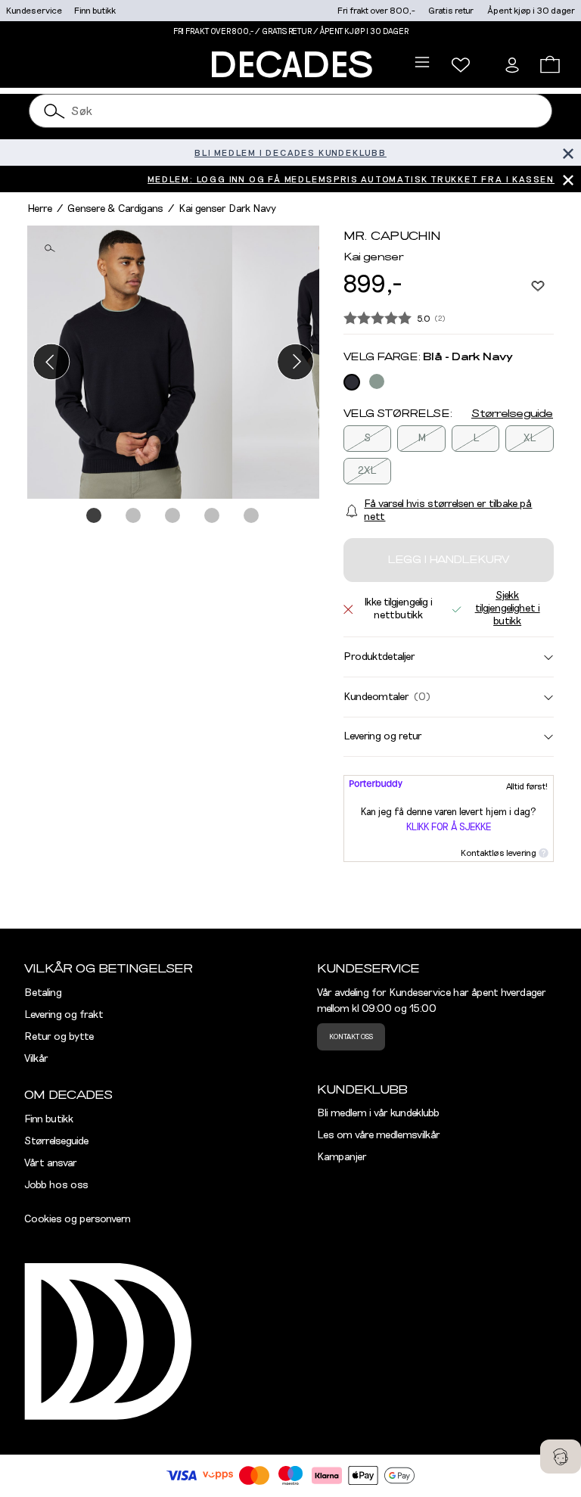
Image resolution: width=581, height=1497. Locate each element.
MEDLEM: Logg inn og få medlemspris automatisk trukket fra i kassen (351, 179)
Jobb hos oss (56, 1185)
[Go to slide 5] (252, 516)
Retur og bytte (59, 1037)
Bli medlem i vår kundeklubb (378, 1113)
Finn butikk (95, 10)
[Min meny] (460, 65)
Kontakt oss (351, 1037)
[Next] (295, 362)
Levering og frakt (64, 1015)
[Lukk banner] (568, 152)
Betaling (43, 993)
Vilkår (36, 1059)
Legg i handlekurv (448, 560)
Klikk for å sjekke (448, 828)
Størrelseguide (512, 414)
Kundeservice (34, 10)
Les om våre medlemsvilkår (378, 1135)
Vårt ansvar (50, 1163)
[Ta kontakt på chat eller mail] (560, 1456)
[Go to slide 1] (94, 516)
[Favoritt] (538, 285)
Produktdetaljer (379, 657)
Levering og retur (382, 736)
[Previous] (51, 362)
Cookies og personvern (77, 1219)
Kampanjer (342, 1157)
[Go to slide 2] (134, 516)
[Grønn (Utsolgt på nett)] (376, 381)
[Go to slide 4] (212, 516)
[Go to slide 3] (173, 516)
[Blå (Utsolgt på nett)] (351, 382)
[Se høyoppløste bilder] (129, 362)
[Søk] (54, 111)
